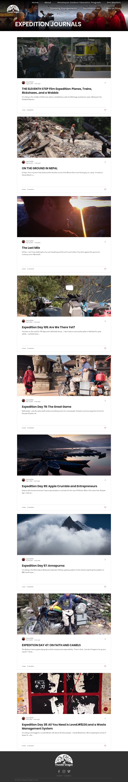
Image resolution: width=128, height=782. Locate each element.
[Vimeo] (69, 771)
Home (59, 775)
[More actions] (106, 82)
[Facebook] (59, 771)
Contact (67, 775)
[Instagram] (64, 771)
